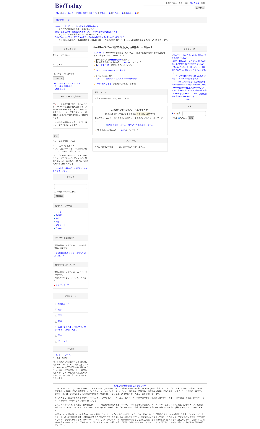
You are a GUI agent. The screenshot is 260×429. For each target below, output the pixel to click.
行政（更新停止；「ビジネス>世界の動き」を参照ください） (70, 328)
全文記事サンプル (103, 83)
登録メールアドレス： (62, 55)
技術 (60, 321)
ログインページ (62, 285)
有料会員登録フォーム (116, 124)
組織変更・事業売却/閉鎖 (126, 78)
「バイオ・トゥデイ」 (62, 355)
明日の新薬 (194, 2)
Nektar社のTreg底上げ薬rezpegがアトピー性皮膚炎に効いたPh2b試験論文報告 (189, 89)
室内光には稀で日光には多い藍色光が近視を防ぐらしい (78, 26)
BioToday (184, 118)
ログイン (94, 13)
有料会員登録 (83, 13)
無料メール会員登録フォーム (140, 124)
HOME (58, 13)
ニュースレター (69, 13)
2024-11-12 (99, 52)
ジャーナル (63, 340)
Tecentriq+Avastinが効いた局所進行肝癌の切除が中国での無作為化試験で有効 (189, 83)
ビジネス (100, 78)
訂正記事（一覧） (63, 20)
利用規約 (118, 385)
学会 (60, 335)
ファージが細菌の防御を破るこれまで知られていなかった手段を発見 (189, 77)
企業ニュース (105, 13)
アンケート (60, 224)
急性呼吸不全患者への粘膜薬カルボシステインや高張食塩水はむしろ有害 (86, 31)
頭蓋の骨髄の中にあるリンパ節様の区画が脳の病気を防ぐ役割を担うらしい (189, 62)
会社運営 (110, 78)
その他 (59, 228)
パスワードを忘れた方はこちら (67, 83)
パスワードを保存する (65, 73)
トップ (59, 211)
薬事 (58, 221)
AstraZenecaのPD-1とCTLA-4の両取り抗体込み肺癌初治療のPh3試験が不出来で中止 (91, 37)
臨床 (58, 218)
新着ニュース (131, 13)
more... (189, 99)
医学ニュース (118, 13)
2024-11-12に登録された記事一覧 (110, 70)
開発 (60, 315)
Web (175, 118)
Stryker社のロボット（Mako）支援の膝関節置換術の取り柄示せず (189, 95)
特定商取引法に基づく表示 (134, 385)
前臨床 (59, 215)
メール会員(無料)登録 (63, 86)
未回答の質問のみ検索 (66, 191)
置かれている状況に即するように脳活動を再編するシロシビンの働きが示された (189, 70)
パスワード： (58, 64)
